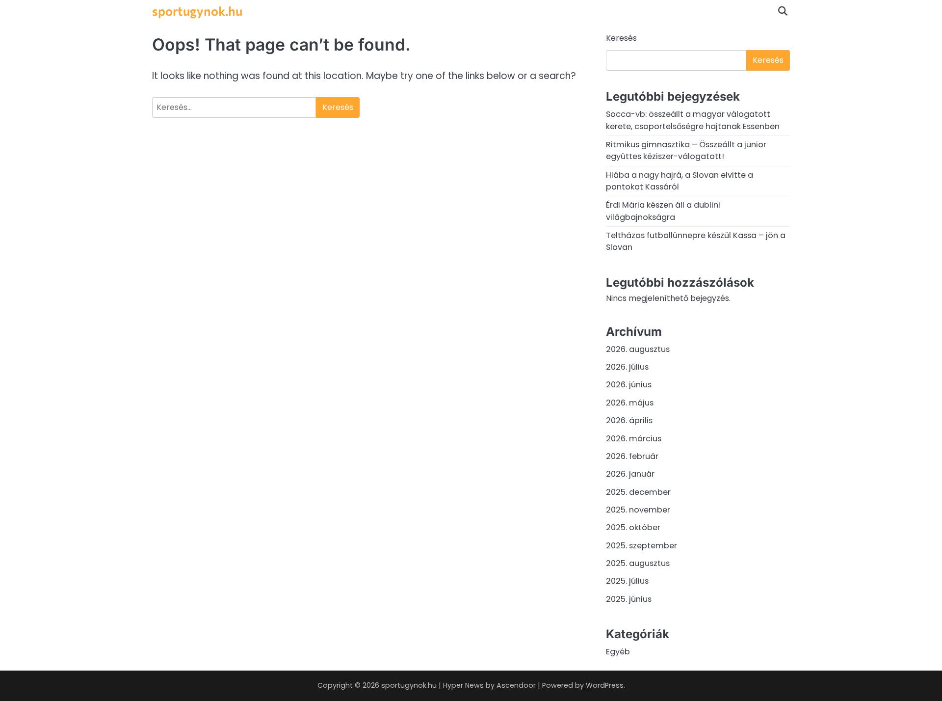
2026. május (630, 402)
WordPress (605, 685)
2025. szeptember (641, 545)
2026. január (630, 474)
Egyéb (618, 651)
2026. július (627, 367)
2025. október (633, 527)
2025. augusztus (638, 563)
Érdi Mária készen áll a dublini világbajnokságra (663, 210)
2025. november (638, 509)
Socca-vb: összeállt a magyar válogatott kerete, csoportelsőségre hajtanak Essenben (693, 120)
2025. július (627, 581)
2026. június (629, 384)
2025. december (638, 492)
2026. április (629, 420)
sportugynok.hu (197, 10)
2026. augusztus (638, 349)
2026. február (632, 456)
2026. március (633, 438)
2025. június (629, 599)
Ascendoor (516, 685)
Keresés (621, 38)
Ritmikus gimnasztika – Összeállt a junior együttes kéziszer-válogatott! (686, 150)
